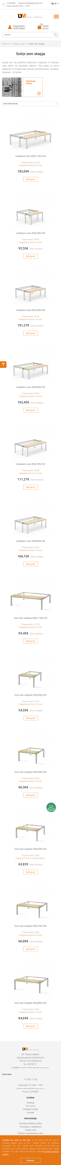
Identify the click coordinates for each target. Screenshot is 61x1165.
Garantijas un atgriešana (30, 1127)
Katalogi (30, 1103)
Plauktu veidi (30, 1130)
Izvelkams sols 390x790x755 (30, 464)
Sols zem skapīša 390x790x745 (30, 926)
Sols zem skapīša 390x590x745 (30, 849)
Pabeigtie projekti (30, 1109)
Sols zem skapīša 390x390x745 (30, 772)
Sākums (6, 44)
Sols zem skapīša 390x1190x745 (30, 618)
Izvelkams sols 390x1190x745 (30, 156)
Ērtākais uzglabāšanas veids (30, 1133)
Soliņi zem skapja (36, 44)
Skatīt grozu (45, 27)
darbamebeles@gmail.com (30, 3)
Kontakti (30, 1112)
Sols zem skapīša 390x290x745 (30, 695)
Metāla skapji (19, 44)
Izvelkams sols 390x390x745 (30, 310)
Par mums (30, 1106)
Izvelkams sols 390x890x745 (30, 541)
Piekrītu (30, 1160)
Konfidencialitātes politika (30, 1123)
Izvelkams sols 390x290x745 (30, 233)
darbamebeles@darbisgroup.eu (35, 1067)
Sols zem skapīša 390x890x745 (30, 1003)
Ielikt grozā (30, 179)
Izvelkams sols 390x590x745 (30, 387)
